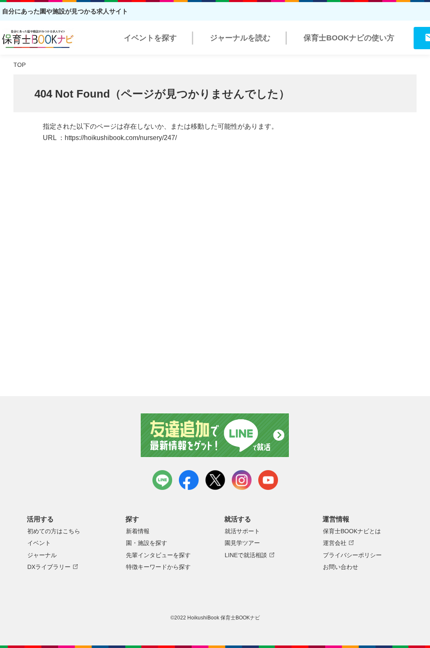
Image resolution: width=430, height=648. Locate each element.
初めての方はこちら (53, 531)
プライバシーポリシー (352, 555)
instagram (242, 480)
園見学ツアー (242, 543)
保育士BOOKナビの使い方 (349, 38)
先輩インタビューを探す (158, 555)
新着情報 (137, 531)
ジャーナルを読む (240, 38)
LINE (162, 480)
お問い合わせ (340, 566)
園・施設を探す (146, 543)
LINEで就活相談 (246, 555)
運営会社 (334, 543)
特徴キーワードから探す (158, 566)
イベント (39, 543)
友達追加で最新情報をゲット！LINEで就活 (215, 435)
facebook (189, 480)
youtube (268, 480)
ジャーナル (42, 555)
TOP (19, 64)
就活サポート (242, 531)
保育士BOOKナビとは (352, 531)
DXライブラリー (49, 566)
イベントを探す (150, 38)
